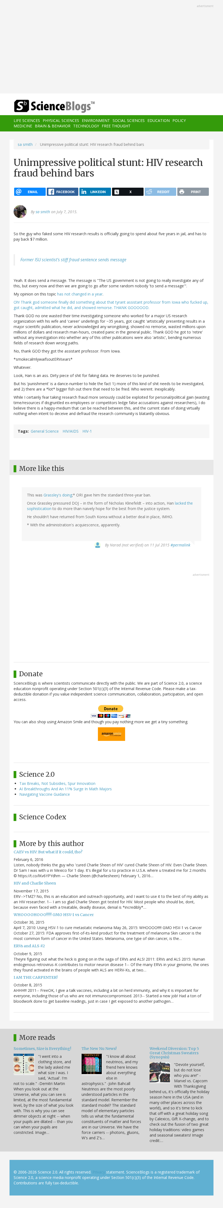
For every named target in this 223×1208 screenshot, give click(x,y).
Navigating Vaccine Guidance (44, 794)
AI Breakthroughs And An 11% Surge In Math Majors (65, 788)
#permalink (180, 545)
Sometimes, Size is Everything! (42, 1048)
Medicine (23, 125)
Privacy (98, 1172)
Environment (96, 120)
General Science (45, 431)
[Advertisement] (111, 47)
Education (158, 120)
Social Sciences (129, 120)
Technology (86, 125)
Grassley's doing (58, 495)
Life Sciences (27, 120)
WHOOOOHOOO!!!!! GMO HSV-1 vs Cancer (54, 914)
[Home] (46, 106)
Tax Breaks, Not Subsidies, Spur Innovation (57, 783)
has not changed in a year (80, 294)
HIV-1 (87, 431)
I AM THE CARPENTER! (36, 977)
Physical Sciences (61, 120)
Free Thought (116, 125)
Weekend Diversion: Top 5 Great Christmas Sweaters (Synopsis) (174, 1052)
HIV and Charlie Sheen (35, 883)
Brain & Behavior (52, 125)
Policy (179, 120)
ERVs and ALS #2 (29, 945)
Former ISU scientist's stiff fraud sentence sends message (73, 260)
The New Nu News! (99, 1048)
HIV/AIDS (71, 431)
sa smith (25, 144)
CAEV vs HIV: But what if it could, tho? (48, 852)
